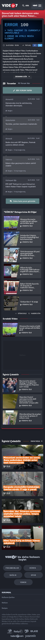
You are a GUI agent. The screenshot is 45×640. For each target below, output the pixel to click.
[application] (22, 320)
